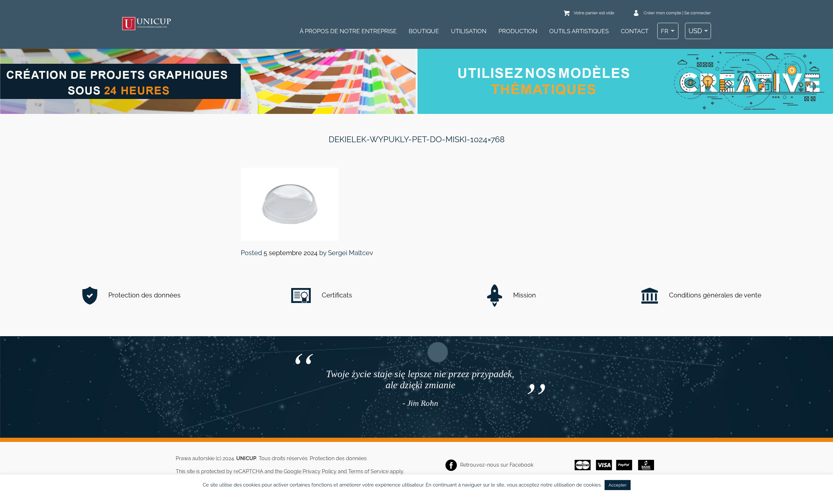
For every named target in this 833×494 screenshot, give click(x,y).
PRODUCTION (517, 31)
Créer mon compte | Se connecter (677, 12)
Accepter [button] (617, 485)
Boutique (424, 31)
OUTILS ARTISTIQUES (579, 31)
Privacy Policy (319, 471)
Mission (524, 295)
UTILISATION (468, 31)
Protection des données (144, 295)
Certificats (336, 295)
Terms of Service (368, 471)
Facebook (521, 465)
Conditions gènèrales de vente (714, 295)
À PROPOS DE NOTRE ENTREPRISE (348, 31)
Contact (635, 31)
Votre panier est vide (594, 12)
